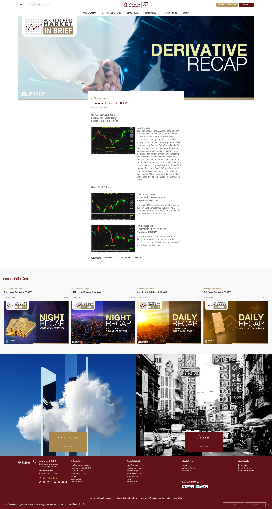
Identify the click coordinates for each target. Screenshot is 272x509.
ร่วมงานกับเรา (186, 471)
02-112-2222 (50, 478)
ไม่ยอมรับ (255, 504)
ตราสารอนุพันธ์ (132, 13)
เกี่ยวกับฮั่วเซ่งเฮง (171, 13)
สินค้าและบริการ (76, 461)
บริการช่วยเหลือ (243, 461)
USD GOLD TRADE (77, 471)
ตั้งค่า (84, 504)
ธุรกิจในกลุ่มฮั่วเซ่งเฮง (189, 468)
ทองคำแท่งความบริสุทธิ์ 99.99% (81, 468)
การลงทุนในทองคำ (89, 13)
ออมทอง (73, 476)
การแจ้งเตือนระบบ (132, 476)
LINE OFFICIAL (126, 258)
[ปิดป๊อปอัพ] (268, 504)
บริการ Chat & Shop (77, 482)
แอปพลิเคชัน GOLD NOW (78, 473)
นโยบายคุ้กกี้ (178, 498)
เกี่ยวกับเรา (185, 465)
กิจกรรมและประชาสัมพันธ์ (135, 473)
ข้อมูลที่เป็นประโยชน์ (133, 461)
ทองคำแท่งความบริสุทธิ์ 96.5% (80, 465)
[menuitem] (21, 4)
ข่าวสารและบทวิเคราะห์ (151, 13)
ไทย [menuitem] (21, 5)
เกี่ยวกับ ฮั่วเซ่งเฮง (188, 461)
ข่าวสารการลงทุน (132, 471)
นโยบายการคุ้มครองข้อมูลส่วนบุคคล (101, 498)
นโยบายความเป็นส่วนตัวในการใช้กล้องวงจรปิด (155, 498)
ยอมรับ (233, 504)
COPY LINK (138, 258)
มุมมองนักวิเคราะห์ (132, 465)
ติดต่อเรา (186, 13)
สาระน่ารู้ (129, 479)
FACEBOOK (108, 258)
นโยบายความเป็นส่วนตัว (62, 504)
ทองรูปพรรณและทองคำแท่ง (111, 13)
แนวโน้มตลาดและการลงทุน (135, 468)
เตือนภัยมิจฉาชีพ (132, 482)
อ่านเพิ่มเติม (68, 446)
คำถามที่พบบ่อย (243, 465)
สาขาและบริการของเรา (245, 468)
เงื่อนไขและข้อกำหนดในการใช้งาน (127, 498)
